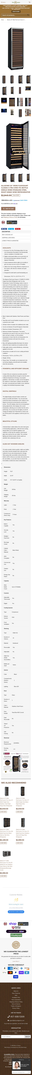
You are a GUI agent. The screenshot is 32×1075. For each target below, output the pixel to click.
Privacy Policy (16, 1008)
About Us (16, 991)
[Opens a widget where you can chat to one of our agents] (21, 1066)
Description (6, 231)
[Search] (28, 15)
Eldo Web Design (22, 1047)
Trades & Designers (16, 1006)
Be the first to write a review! (16, 911)
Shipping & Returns (8, 237)
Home (2, 19)
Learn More (16, 961)
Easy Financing (16, 993)
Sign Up (27, 1036)
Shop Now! (16, 11)
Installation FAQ (16, 997)
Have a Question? (16, 999)
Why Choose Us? (7, 234)
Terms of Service (16, 1004)
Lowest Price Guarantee (10, 240)
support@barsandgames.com (16, 1020)
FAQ (16, 995)
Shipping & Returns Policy (16, 1001)
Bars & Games (17, 1045)
